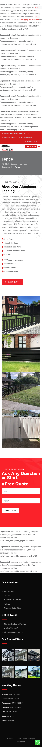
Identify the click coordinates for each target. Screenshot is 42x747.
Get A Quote (31, 146)
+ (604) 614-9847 (33, 142)
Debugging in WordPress (29, 20)
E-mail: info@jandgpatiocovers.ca (16, 133)
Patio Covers (9, 591)
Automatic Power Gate (12, 600)
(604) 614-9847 (12, 628)
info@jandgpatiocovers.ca (13, 632)
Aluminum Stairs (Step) (12, 608)
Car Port (7, 596)
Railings (7, 604)
